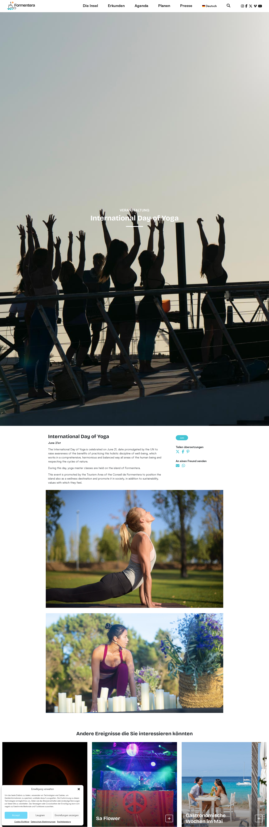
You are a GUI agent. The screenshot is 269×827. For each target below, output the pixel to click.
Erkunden (116, 5)
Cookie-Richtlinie (21, 821)
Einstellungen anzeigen (67, 815)
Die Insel (90, 5)
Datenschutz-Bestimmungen (43, 821)
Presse (186, 5)
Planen (164, 5)
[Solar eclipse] (44, 784)
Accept (16, 815)
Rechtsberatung (64, 821)
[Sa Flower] (134, 784)
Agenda (141, 5)
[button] (78, 789)
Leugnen (40, 815)
